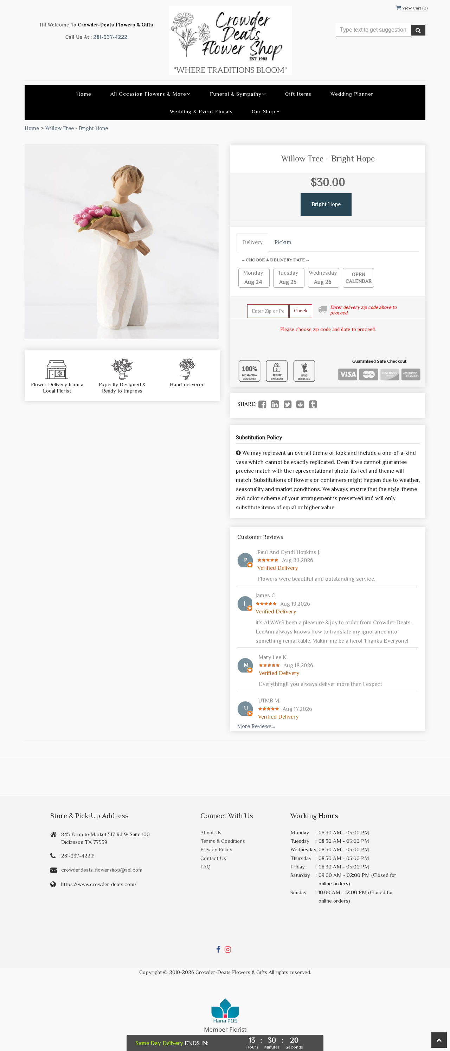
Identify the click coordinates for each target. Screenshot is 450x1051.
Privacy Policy (216, 849)
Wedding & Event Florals (201, 111)
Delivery (252, 242)
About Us (210, 832)
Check (301, 310)
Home (83, 94)
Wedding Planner (352, 94)
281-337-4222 (111, 37)
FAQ (205, 867)
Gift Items (298, 94)
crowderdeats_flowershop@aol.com (101, 870)
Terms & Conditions (222, 841)
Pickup (283, 242)
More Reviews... (256, 726)
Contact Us (213, 858)
